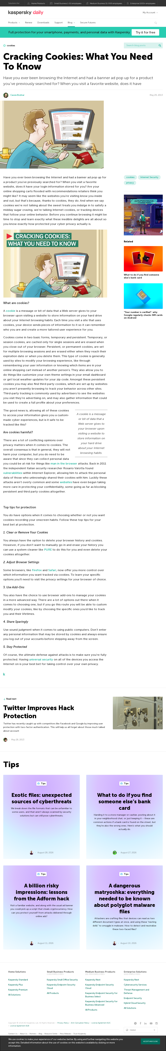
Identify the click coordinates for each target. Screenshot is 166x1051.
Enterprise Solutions (135, 971)
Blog (70, 22)
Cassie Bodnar (17, 95)
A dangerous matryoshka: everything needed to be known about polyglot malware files (124, 899)
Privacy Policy (63, 1023)
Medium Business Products (100, 971)
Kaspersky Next (93, 980)
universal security (41, 659)
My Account (149, 12)
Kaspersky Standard (18, 980)
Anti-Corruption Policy (80, 1023)
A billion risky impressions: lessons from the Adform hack (41, 892)
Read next (11, 699)
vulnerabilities (12, 473)
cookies (10, 45)
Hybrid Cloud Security (135, 1003)
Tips (43, 783)
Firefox (37, 570)
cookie (10, 311)
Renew (28, 22)
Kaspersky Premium (18, 990)
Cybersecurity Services (135, 985)
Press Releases (65, 1034)
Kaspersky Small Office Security (62, 980)
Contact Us (12, 1034)
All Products (53, 993)
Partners (33, 1034)
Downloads (43, 22)
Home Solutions (17, 971)
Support (58, 22)
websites (66, 482)
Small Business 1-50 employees (67, 3)
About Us (23, 1034)
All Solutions (14, 995)
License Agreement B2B (19, 1026)
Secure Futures (88, 22)
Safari (52, 570)
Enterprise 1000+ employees (142, 3)
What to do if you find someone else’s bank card (141, 276)
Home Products (38, 3)
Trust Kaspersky (79, 1034)
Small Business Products (60, 971)
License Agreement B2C (101, 1023)
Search (160, 45)
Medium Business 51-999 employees (106, 3)
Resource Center (50, 1034)
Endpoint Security (133, 998)
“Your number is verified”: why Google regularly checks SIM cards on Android (143, 315)
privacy (130, 182)
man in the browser (64, 463)
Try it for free (145, 32)
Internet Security (149, 177)
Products (12, 22)
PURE (48, 549)
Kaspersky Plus (15, 985)
